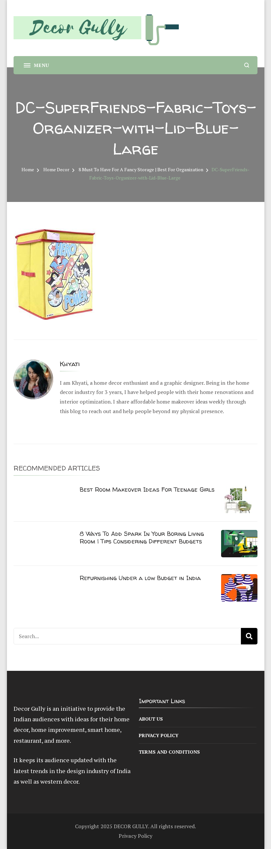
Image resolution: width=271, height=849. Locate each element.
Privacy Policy (158, 735)
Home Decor (56, 169)
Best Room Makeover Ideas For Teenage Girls (147, 489)
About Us (151, 719)
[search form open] (246, 65)
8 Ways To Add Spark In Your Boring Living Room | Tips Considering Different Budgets (142, 537)
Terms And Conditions (169, 752)
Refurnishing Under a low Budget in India (140, 578)
